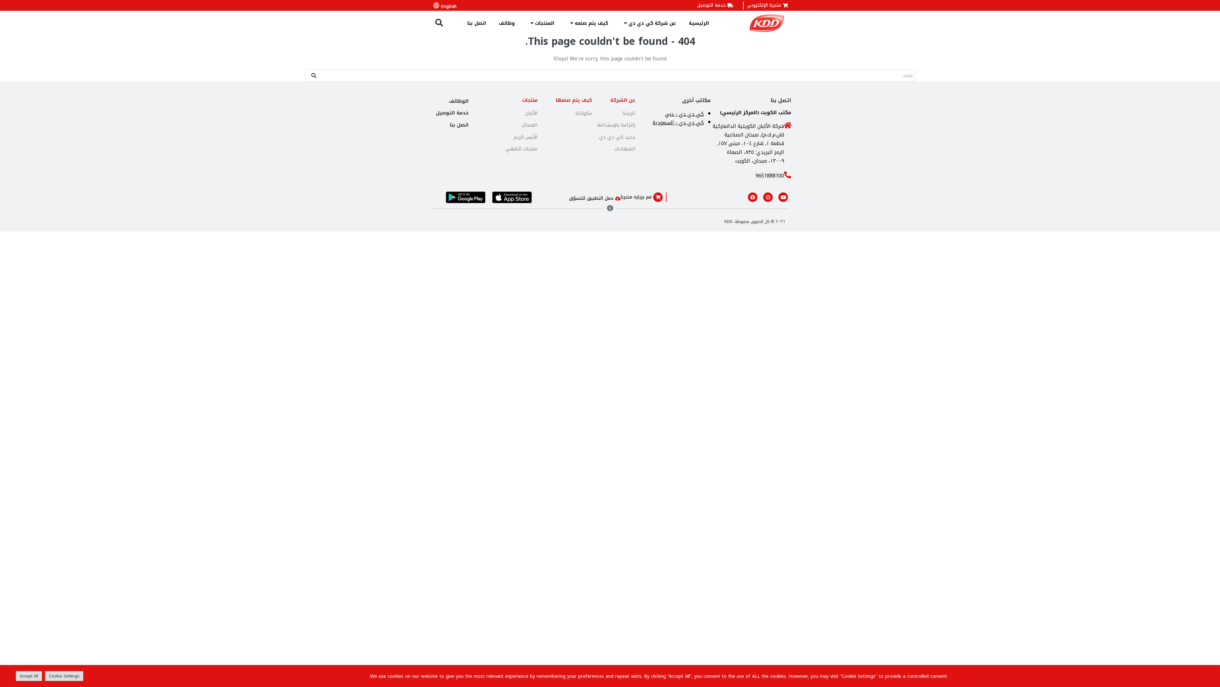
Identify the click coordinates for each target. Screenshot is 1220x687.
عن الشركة (622, 100)
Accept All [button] (29, 676)
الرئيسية (699, 23)
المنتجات (543, 23)
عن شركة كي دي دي (651, 23)
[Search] (314, 75)
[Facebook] (752, 197)
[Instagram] (768, 197)
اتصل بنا (476, 23)
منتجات (530, 100)
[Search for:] (610, 75)
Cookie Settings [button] (64, 676)
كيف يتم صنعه (590, 23)
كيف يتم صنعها (574, 100)
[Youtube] (783, 197)
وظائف (507, 23)
